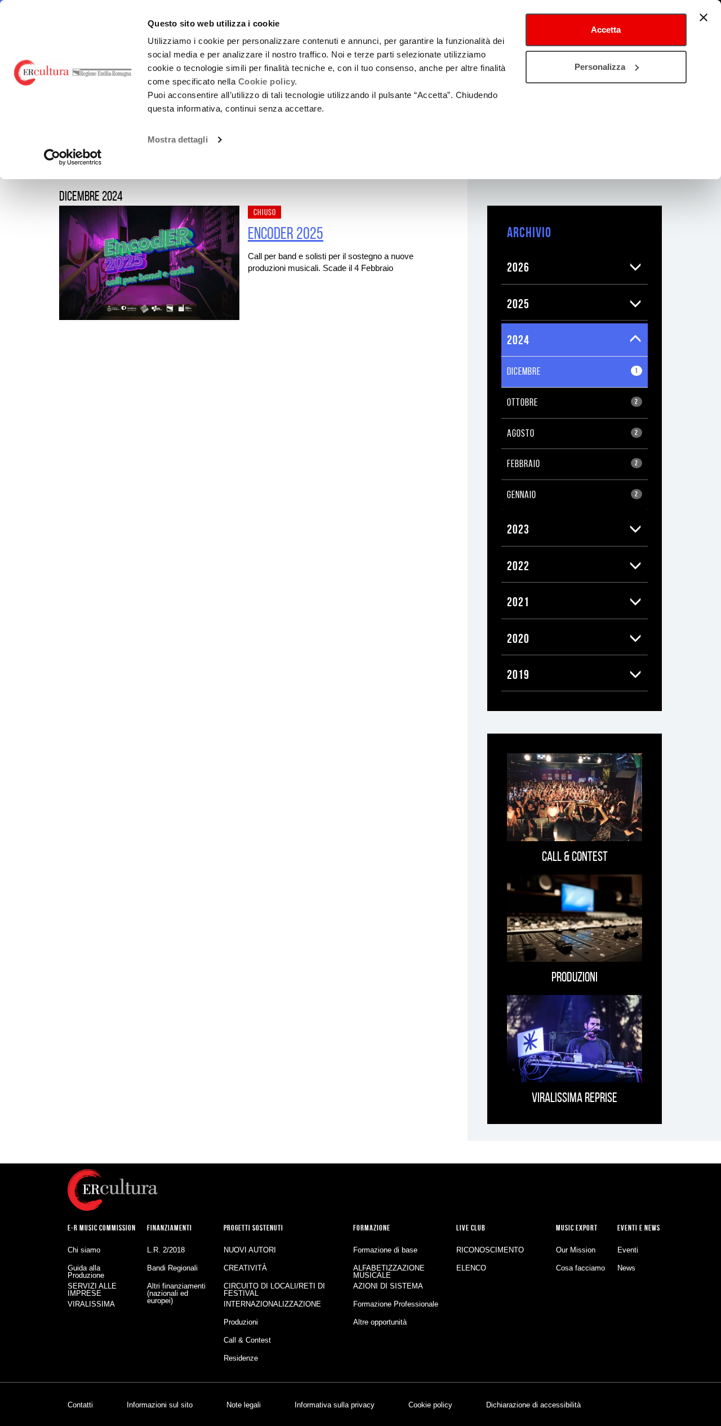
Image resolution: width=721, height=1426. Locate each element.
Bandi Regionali (172, 1268)
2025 (518, 303)
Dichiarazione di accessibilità (533, 1405)
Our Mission (575, 1250)
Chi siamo (84, 1250)
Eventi (627, 1250)
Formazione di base (385, 1250)
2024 (518, 339)
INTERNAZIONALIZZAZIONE (272, 1304)
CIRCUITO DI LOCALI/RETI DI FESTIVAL (274, 1290)
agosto (572, 433)
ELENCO (471, 1268)
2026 (518, 267)
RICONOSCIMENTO (490, 1250)
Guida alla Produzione (86, 1272)
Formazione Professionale (395, 1304)
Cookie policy (430, 1405)
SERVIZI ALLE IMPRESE (92, 1290)
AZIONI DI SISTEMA (388, 1286)
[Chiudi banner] (703, 17)
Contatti (80, 1405)
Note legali (243, 1405)
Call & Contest (247, 1340)
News (626, 1268)
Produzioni (241, 1322)
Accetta (606, 29)
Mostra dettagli (178, 139)
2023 (518, 529)
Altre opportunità (380, 1322)
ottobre (572, 402)
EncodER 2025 (285, 233)
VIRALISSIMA (91, 1304)
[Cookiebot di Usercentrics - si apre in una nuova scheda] (73, 157)
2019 (518, 674)
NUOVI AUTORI (250, 1250)
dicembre (572, 371)
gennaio (572, 494)
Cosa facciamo (580, 1268)
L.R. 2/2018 (166, 1250)
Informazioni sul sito (160, 1405)
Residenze (241, 1358)
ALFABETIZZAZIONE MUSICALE (389, 1272)
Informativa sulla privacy (335, 1405)
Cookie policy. (267, 81)
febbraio (572, 463)
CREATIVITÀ (245, 1268)
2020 (518, 638)
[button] (636, 267)
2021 (518, 601)
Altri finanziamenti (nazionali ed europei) (176, 1293)
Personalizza (600, 67)
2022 (518, 565)
